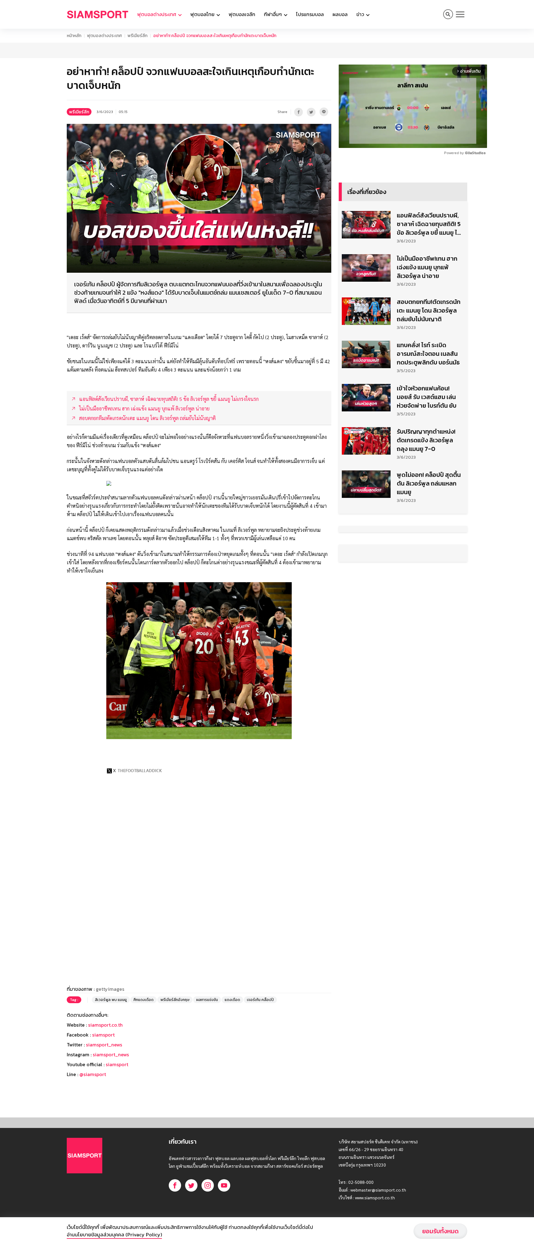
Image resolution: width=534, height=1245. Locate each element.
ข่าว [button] (360, 14)
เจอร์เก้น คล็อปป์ (260, 1000)
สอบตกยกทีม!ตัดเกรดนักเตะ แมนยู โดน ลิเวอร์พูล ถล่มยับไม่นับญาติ (428, 310)
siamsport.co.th (105, 1024)
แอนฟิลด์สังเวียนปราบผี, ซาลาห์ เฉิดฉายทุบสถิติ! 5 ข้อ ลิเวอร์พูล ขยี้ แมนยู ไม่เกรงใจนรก (429, 224)
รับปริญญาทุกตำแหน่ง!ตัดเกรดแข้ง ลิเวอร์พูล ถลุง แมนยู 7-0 (426, 440)
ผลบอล (340, 14)
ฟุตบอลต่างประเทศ (104, 35)
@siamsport (92, 1074)
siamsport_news (104, 1044)
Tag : (74, 1000)
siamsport (103, 1034)
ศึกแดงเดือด (144, 1000)
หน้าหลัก (74, 35)
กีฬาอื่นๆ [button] (273, 14)
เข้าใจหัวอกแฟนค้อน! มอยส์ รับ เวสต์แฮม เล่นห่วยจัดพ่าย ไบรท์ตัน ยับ (426, 397)
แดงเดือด (232, 1000)
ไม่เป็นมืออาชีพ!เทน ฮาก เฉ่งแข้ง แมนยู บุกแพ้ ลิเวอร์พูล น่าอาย (427, 267)
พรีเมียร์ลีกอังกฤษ (174, 1000)
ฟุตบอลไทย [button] (203, 14)
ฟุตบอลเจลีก (242, 14)
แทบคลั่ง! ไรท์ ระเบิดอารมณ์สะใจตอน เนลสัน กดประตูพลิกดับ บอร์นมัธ (428, 354)
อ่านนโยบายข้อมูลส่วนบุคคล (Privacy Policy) (114, 1234)
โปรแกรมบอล (310, 14)
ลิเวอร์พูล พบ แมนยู (111, 1000)
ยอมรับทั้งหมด (440, 1231)
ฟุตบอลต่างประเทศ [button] (157, 14)
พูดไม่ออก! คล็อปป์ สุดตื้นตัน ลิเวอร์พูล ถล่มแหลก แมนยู (429, 483)
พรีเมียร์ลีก (137, 35)
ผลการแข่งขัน (207, 1000)
